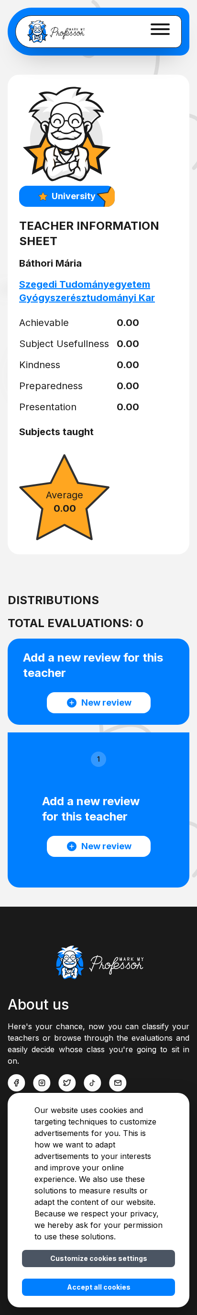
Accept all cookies (99, 1287)
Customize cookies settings (98, 1258)
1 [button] (98, 759)
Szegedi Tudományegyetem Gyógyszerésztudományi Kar (87, 291)
